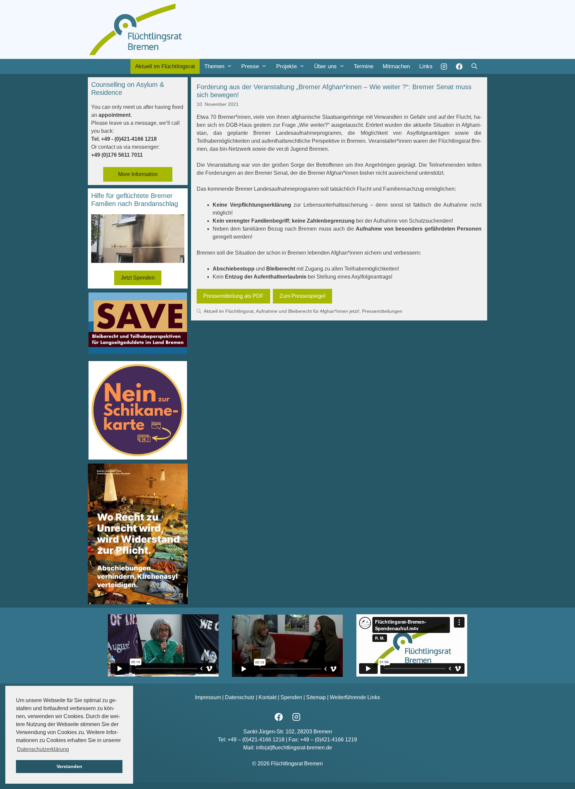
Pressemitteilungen (382, 311)
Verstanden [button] (69, 766)
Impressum (208, 697)
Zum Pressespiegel (302, 296)
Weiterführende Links (355, 697)
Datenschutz (240, 697)
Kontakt (268, 697)
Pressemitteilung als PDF (233, 296)
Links (426, 66)
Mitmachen (396, 66)
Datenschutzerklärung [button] (43, 749)
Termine (363, 66)
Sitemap (316, 697)
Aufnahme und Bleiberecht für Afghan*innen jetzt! (307, 311)
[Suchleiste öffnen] (474, 66)
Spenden (291, 697)
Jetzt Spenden (138, 278)
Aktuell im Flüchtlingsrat (165, 66)
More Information (138, 174)
